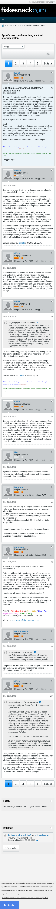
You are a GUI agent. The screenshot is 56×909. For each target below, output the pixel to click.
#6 (52, 467)
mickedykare (42, 835)
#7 (52, 502)
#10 (51, 696)
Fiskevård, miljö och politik (34, 25)
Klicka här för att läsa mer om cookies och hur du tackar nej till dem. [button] (25, 898)
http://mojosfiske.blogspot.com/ (25, 620)
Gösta (17, 253)
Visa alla (11, 848)
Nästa (48, 63)
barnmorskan (21, 631)
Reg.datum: (19, 81)
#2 (52, 186)
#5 (52, 417)
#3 (52, 268)
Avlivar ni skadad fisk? (19, 835)
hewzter (18, 170)
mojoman (19, 547)
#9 (52, 646)
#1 (52, 88)
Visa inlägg (37, 322)
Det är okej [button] (9, 905)
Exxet (17, 73)
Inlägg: (38, 81)
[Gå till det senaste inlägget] (37, 840)
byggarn (18, 487)
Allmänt (18, 25)
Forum (9, 25)
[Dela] (51, 81)
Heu (16, 452)
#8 (52, 562)
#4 (52, 317)
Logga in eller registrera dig (41, 2)
